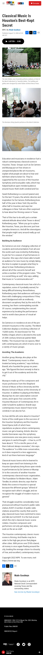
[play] (3, 652)
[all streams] (40, 652)
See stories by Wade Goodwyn (27, 592)
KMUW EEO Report (10, 631)
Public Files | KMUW (11, 626)
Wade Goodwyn (14, 30)
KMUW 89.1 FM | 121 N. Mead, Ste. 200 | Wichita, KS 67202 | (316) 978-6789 (20, 621)
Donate (36, 3)
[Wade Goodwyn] (7, 579)
